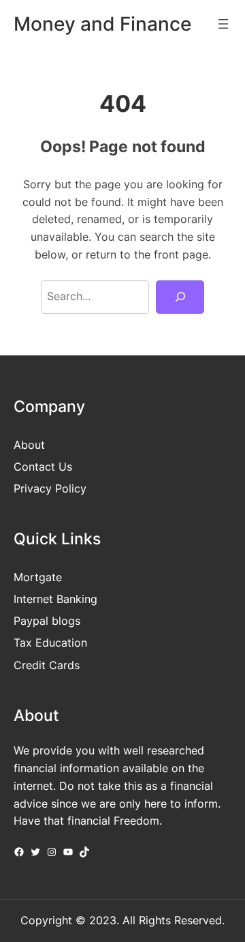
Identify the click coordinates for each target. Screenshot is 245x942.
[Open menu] (223, 24)
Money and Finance (102, 23)
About (29, 445)
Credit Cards (47, 665)
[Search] (180, 297)
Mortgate (38, 577)
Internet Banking (55, 599)
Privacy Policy (50, 488)
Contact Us (43, 466)
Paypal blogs (47, 621)
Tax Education (50, 642)
